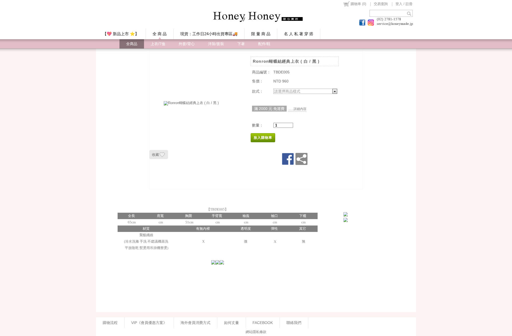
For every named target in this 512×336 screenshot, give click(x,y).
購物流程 (110, 323)
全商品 (131, 44)
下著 (241, 44)
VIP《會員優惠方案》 (149, 323)
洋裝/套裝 (216, 44)
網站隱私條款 (256, 332)
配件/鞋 (264, 44)
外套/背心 (187, 44)
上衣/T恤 (158, 44)
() (358, 4)
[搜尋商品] (409, 13)
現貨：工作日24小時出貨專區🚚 (209, 33)
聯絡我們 (293, 323)
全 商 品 (160, 33)
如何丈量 (231, 323)
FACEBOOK (263, 323)
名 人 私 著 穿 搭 (298, 33)
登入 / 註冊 (404, 4)
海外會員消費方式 (195, 323)
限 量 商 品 (260, 33)
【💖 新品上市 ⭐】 (121, 33)
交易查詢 (381, 4)
